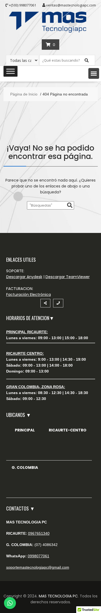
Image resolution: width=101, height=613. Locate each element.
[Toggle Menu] (10, 71)
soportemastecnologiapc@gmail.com (37, 567)
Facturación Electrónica (28, 294)
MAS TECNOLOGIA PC (58, 596)
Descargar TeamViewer (68, 276)
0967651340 (39, 533)
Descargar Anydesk (24, 276)
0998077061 (38, 556)
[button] (93, 73)
